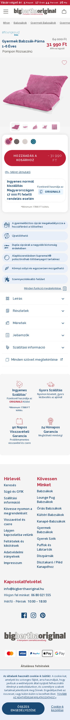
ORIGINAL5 (52, 192)
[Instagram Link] (34, 617)
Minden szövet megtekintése (34, 359)
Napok (29, 3)
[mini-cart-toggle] (64, 12)
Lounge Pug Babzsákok (46, 499)
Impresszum (13, 563)
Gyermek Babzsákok (45, 530)
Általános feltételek (35, 666)
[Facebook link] (24, 617)
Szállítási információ (29, 347)
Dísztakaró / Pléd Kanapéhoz (49, 564)
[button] (15, 126)
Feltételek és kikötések (14, 543)
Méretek (19, 323)
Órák (42, 3)
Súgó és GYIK (14, 491)
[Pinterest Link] (43, 617)
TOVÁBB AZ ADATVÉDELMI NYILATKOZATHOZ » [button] (40, 695)
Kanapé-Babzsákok (51, 521)
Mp (65, 3)
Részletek (21, 311)
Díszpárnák (45, 556)
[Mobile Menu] (6, 11)
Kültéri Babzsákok (50, 515)
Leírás (17, 298)
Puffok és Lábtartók (44, 547)
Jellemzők (21, 335)
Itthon (6, 22)
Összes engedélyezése (23, 708)
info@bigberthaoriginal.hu (24, 589)
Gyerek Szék (46, 538)
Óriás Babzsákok (49, 508)
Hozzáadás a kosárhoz (38, 157)
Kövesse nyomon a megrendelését (18, 511)
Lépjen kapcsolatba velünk (18, 532)
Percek (54, 3)
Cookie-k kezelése (57, 708)
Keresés (10, 485)
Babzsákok (45, 491)
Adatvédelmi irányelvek (13, 554)
